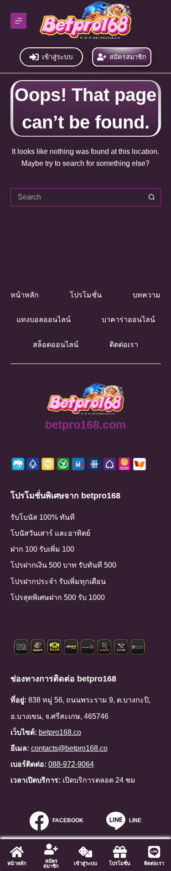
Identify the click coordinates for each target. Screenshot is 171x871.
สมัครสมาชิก (127, 57)
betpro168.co (60, 732)
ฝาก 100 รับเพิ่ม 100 (42, 549)
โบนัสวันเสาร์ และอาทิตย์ (50, 533)
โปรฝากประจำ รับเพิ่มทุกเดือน (58, 581)
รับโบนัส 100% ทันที (42, 517)
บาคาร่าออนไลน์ (128, 319)
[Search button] (152, 197)
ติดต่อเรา (123, 344)
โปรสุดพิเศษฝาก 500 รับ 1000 (57, 597)
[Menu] (18, 21)
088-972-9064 (71, 764)
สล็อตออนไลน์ (55, 344)
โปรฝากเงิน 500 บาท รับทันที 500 (63, 565)
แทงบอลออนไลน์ (43, 319)
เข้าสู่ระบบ (57, 57)
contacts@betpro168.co (69, 748)
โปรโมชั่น (86, 295)
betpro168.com (85, 424)
